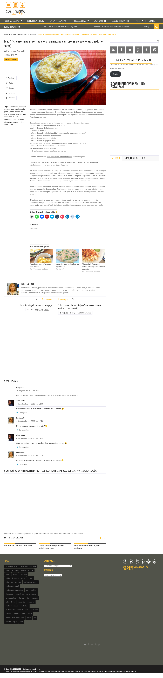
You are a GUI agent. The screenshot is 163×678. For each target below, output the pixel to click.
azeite (23, 570)
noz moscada (18, 119)
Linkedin (11, 93)
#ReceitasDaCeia (12, 566)
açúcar (30, 570)
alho (16, 570)
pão (5, 122)
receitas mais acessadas (15, 618)
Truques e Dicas (79, 20)
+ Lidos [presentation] (116, 158)
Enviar (115, 74)
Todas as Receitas (11, 20)
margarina (8, 119)
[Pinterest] (148, 561)
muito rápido (10, 610)
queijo (6, 124)
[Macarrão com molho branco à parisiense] (67, 256)
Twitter (10, 83)
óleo (21, 622)
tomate (8, 622)
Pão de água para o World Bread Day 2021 (45, 27)
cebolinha (9, 582)
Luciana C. (20, 418)
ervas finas (20, 594)
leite (24, 114)
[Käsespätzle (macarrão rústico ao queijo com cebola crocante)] (93, 256)
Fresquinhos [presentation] (131, 158)
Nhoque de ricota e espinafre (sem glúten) (18, 545)
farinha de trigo (16, 114)
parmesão (19, 122)
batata (15, 574)
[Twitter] (131, 561)
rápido (12, 124)
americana (14, 107)
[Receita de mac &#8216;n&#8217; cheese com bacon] (41, 256)
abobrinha (9, 570)
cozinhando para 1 (30, 582)
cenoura (18, 582)
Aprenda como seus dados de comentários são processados (61, 534)
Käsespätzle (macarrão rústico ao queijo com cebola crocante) (93, 266)
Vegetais (30, 310)
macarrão (8, 117)
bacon (8, 574)
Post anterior (47, 299)
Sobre (137, 20)
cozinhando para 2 (12, 586)
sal (35, 618)
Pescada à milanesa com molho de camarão (96, 27)
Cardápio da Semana (35, 20)
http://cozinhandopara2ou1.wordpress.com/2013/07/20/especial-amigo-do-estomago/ (47, 395)
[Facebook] (125, 561)
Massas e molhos (30, 34)
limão (13, 602)
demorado (9, 594)
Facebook (11, 78)
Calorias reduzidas (84, 313)
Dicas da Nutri (100, 20)
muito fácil (24, 606)
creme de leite (31, 590)
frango (21, 598)
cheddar (22, 107)
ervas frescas (31, 594)
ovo (26, 610)
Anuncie (152, 20)
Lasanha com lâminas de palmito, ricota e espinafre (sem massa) (52, 546)
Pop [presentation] (144, 158)
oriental (20, 610)
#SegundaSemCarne (28, 566)
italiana (34, 598)
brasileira (23, 574)
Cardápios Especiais (58, 20)
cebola (30, 578)
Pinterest (11, 98)
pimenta (8, 614)
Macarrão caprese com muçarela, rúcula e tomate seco (87, 546)
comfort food (9, 109)
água (15, 622)
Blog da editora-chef (120, 20)
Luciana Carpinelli (17, 51)
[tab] (116, 158)
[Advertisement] (55, 347)
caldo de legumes (12, 578)
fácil (12, 112)
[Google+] (137, 561)
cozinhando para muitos (14, 590)
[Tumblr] (143, 561)
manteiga (17, 117)
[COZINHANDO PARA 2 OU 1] (15, 9)
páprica (11, 122)
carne (23, 578)
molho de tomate (12, 606)
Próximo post (63, 299)
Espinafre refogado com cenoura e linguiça (36, 305)
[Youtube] (154, 561)
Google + (11, 88)
